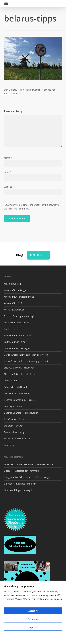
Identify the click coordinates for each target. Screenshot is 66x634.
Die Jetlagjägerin (12, 329)
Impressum (9, 445)
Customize (33, 619)
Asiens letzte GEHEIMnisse (17, 438)
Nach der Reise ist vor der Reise (20, 374)
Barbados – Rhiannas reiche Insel (20, 483)
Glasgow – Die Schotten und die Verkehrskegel (27, 477)
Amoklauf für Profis (13, 303)
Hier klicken (38, 255)
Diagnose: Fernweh (13, 425)
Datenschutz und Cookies (16, 322)
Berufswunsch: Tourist (15, 419)
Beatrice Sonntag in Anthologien (20, 316)
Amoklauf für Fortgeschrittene (19, 296)
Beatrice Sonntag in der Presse (19, 399)
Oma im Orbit (10, 380)
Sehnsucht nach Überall (15, 387)
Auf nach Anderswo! (14, 309)
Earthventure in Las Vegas (17, 348)
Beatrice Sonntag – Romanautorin (21, 412)
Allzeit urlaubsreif (12, 283)
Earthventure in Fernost (15, 341)
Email (7, 172)
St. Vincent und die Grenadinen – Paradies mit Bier (29, 464)
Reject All (33, 627)
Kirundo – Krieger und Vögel (18, 490)
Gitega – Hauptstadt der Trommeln (21, 470)
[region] (33, 607)
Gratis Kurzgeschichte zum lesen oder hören (26, 354)
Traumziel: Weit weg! (14, 432)
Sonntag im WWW (13, 406)
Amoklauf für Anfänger (15, 290)
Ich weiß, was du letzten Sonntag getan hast (26, 361)
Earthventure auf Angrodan (17, 335)
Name (8, 157)
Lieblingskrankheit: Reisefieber (19, 367)
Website (8, 186)
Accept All (33, 610)
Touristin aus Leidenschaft (17, 393)
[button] (60, 3)
